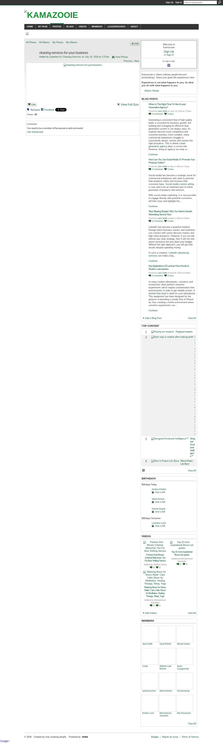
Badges (155, 737)
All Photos (31, 42)
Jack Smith (162, 111)
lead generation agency (167, 145)
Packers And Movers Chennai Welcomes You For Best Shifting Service (155, 557)
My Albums (71, 42)
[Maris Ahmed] (167, 681)
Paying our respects (184, 331)
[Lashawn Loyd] (146, 528)
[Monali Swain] (184, 634)
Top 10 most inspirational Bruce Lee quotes (181, 553)
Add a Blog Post (153, 318)
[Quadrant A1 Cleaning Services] (31, 60)
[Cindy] (150, 656)
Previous (128, 61)
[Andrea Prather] (146, 494)
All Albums (44, 42)
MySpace (35, 110)
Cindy (145, 666)
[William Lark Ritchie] (167, 656)
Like (33, 104)
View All (192, 318)
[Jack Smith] (150, 634)
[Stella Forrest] (146, 504)
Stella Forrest (158, 499)
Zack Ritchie (165, 644)
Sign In (178, 2)
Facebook (49, 110)
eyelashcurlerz (149, 691)
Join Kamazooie (35, 132)
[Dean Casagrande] (184, 656)
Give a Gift (160, 492)
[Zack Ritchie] (167, 634)
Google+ (5, 741)
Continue (153, 154)
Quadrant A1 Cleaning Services (65, 56)
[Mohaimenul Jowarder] (167, 703)
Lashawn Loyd (159, 523)
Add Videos (151, 613)
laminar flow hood (157, 293)
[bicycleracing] (184, 681)
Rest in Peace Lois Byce (186, 462)
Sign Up (169, 2)
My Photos (57, 42)
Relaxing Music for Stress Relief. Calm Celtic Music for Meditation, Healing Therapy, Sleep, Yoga (155, 591)
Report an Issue (170, 737)
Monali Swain (183, 644)
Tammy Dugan (159, 509)
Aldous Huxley (151, 90)
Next (136, 61)
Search (219, 2)
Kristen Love (148, 713)
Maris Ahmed (166, 691)
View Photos (121, 57)
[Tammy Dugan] (146, 514)
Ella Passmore (184, 713)
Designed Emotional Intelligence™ (192, 447)
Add (137, 43)
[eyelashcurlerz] (150, 681)
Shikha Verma (160, 564)
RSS (143, 470)
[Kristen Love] (150, 703)
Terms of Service (190, 737)
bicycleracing (183, 691)
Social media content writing (180, 184)
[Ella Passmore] (184, 703)
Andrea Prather (159, 489)
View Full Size (130, 104)
